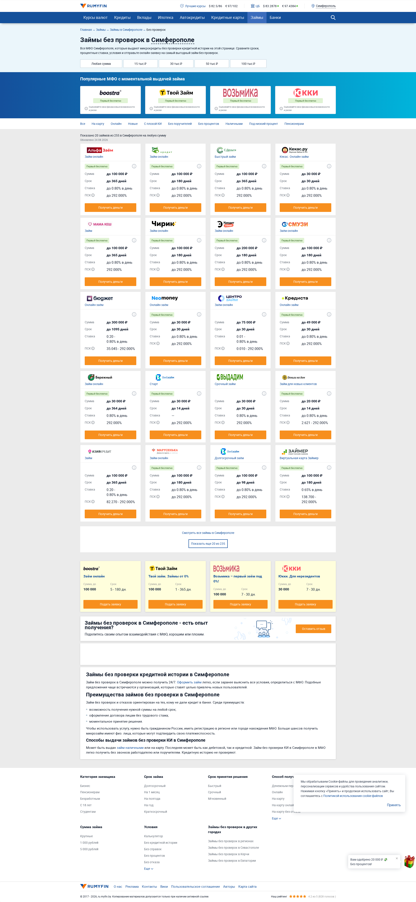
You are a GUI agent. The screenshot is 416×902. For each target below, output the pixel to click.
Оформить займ (189, 682)
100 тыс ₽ (248, 64)
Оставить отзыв (313, 629)
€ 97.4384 (289, 6)
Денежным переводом (288, 786)
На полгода (152, 798)
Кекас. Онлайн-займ (294, 156)
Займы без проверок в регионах (231, 841)
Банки (275, 17)
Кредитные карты (227, 17)
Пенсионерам (294, 124)
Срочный (214, 792)
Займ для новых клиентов (298, 384)
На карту (98, 124)
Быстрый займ (225, 156)
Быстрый (214, 786)
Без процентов (208, 124)
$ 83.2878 (270, 6)
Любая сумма (101, 64)
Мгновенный (217, 798)
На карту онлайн (284, 805)
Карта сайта (247, 886)
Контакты (149, 886)
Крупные (86, 836)
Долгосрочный (155, 786)
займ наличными (130, 747)
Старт (154, 384)
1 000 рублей (89, 842)
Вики (164, 886)
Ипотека (165, 17)
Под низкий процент (263, 124)
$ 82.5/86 (215, 6)
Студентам (88, 811)
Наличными (234, 124)
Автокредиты (192, 17)
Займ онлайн (94, 156)
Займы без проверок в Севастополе (233, 847)
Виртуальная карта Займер (299, 458)
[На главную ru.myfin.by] (94, 886)
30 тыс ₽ (176, 64)
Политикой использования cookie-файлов (353, 796)
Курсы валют (95, 17)
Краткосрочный (155, 811)
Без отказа (152, 862)
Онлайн (116, 124)
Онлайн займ (289, 305)
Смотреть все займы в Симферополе (208, 533)
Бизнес (85, 786)
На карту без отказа (286, 811)
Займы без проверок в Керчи (228, 854)
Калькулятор (153, 836)
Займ (88, 231)
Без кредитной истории (160, 842)
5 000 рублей (89, 849)
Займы (257, 17)
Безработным (90, 798)
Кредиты (122, 17)
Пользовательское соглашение (195, 886)
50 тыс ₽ (212, 64)
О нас (118, 886)
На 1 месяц (152, 792)
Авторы (229, 886)
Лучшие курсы (195, 6)
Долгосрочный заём (229, 458)
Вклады (144, 17)
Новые (133, 124)
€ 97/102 (231, 6)
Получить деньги (110, 207)
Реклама (132, 886)
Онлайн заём (159, 305)
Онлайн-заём (94, 305)
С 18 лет (86, 805)
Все (82, 124)
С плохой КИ (153, 124)
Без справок (153, 849)
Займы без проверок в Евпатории (232, 860)
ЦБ (258, 6)
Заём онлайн (289, 231)
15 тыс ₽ (140, 64)
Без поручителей (180, 124)
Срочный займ (225, 384)
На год (148, 805)
